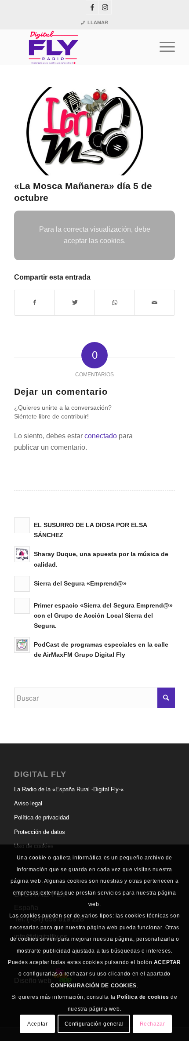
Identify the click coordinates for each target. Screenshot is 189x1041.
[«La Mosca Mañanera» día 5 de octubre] (83, 131)
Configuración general (94, 1024)
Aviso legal (28, 803)
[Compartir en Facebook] (35, 302)
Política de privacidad (41, 817)
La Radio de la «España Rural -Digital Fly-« (69, 789)
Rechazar (152, 1024)
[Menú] (163, 47)
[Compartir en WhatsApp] (114, 302)
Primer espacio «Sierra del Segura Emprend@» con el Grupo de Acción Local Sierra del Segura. (103, 615)
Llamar (97, 22)
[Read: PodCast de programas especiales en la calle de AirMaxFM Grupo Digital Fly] (22, 645)
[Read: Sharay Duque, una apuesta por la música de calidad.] (22, 554)
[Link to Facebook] (92, 7)
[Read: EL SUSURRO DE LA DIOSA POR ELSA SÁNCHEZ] (22, 525)
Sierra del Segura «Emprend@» (80, 583)
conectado (100, 436)
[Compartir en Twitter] (74, 302)
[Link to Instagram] (105, 7)
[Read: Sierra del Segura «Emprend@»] (22, 584)
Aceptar (37, 1024)
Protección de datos (39, 832)
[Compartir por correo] (154, 302)
